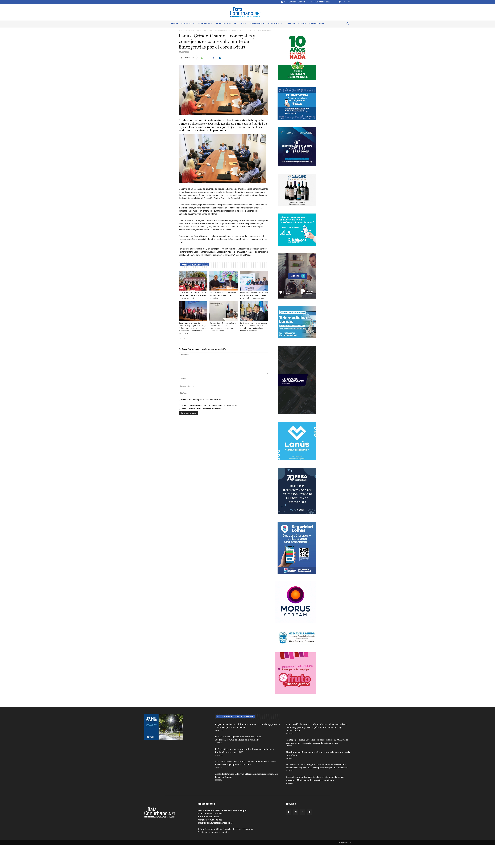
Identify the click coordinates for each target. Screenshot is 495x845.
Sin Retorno (316, 23)
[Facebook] (336, 2)
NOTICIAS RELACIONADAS (194, 264)
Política (239, 23)
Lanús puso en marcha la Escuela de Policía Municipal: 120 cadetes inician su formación (192, 295)
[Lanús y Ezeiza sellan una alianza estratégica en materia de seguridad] (223, 281)
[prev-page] (180, 338)
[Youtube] (349, 2)
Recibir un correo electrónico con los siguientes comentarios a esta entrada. (209, 405)
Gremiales (256, 23)
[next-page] (184, 338)
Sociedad (186, 23)
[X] (344, 2)
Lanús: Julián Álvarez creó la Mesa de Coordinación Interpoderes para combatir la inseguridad (254, 295)
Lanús (199, 31)
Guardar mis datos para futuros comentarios (201, 399)
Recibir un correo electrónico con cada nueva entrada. (201, 409)
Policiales (204, 23)
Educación (274, 23)
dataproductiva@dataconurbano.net (214, 822)
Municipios (222, 23)
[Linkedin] (219, 57)
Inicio (174, 23)
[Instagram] (340, 2)
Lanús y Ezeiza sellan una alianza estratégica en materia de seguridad (222, 295)
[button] (347, 23)
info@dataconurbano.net (209, 819)
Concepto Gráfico (344, 842)
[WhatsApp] (201, 57)
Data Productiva (296, 23)
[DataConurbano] (247, 12)
